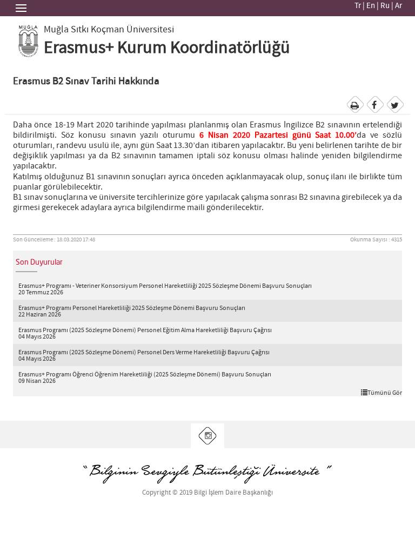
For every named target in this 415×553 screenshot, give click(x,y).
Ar (398, 6)
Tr (357, 6)
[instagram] (208, 436)
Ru (385, 6)
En (370, 6)
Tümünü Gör (384, 392)
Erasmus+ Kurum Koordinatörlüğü (167, 48)
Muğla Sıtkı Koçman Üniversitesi (109, 29)
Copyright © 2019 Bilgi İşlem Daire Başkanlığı (207, 492)
